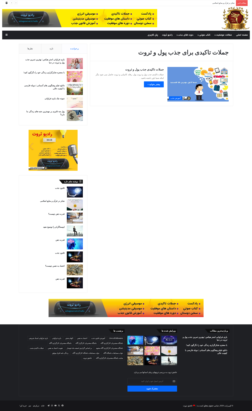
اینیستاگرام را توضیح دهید (54, 227)
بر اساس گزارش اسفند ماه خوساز (79, 348)
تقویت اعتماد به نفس (55, 348)
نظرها (30, 48)
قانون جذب (60, 188)
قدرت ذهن (60, 240)
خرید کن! (23, 406)
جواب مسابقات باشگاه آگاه (113, 353)
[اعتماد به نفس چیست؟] (75, 269)
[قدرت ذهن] (75, 243)
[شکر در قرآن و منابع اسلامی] (75, 205)
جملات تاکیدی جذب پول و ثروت (144, 69)
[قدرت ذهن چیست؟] (75, 218)
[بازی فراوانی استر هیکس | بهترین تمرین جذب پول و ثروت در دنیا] (75, 63)
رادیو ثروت (167, 35)
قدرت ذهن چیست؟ (56, 214)
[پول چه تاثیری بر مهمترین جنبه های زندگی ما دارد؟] (75, 115)
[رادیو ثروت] (126, 308)
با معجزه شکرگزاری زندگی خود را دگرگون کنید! (44, 72)
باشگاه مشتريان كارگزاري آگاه (112, 343)
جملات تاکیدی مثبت (37, 348)
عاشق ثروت (87, 358)
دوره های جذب (185, 35)
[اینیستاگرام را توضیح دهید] (75, 230)
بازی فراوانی (56, 338)
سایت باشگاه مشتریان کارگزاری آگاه (109, 358)
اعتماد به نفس (82, 338)
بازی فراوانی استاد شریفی (38, 338)
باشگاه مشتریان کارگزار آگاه (86, 343)
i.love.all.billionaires (116, 338)
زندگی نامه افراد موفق (60, 353)
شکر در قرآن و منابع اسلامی (223, 3)
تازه (51, 48)
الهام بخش (69, 338)
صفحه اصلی (242, 35)
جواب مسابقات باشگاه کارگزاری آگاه (85, 353)
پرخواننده (74, 48)
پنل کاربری (153, 35)
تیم (30, 406)
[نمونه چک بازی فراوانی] (75, 102)
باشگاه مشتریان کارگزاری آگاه (60, 343)
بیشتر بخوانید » (154, 84)
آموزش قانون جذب (98, 338)
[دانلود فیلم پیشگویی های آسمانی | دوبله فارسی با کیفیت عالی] (75, 89)
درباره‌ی (36, 406)
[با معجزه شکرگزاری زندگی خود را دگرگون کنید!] (75, 76)
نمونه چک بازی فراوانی (55, 98)
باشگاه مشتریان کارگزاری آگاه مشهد (109, 348)
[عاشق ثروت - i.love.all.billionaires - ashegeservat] (235, 18)
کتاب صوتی (204, 35)
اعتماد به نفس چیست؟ (55, 266)
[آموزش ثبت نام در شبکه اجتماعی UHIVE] (169, 340)
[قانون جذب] (75, 192)
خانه (42, 406)
